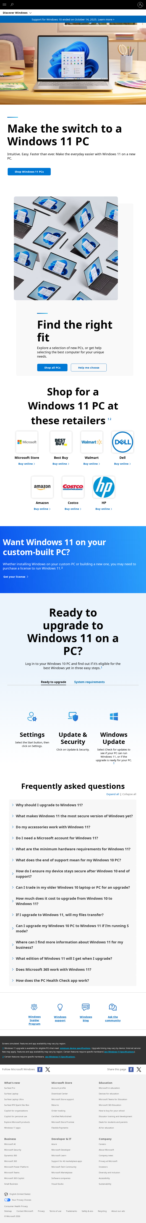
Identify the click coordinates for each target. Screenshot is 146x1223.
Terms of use (55, 1211)
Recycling (102, 1211)
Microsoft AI (10, 1144)
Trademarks (71, 1211)
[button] (29, 171)
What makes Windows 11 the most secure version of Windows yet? (74, 816)
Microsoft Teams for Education (113, 1099)
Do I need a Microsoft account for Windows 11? (57, 838)
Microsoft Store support (62, 1099)
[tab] (53, 682)
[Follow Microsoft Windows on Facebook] (40, 1069)
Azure (54, 1144)
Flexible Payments (59, 1127)
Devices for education (109, 1093)
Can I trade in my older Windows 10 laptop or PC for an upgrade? (73, 887)
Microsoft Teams (11, 1172)
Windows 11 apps (12, 1127)
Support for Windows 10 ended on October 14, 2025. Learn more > (73, 19)
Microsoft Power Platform (16, 1166)
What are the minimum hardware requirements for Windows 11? (73, 849)
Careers (102, 1144)
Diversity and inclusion (109, 1172)
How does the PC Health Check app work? (52, 980)
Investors (103, 1166)
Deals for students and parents (113, 1122)
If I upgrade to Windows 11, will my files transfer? (60, 914)
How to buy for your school (112, 1110)
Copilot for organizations (16, 1110)
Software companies (60, 1178)
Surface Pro (9, 1088)
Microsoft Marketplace (61, 1172)
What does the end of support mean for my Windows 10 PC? (68, 860)
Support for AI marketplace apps (66, 1161)
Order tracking (58, 1110)
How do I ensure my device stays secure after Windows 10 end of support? (73, 874)
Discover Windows (15, 12)
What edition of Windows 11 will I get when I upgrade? (64, 958)
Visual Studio (57, 1183)
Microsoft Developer (61, 1149)
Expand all (112, 794)
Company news (106, 1155)
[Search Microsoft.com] (12, 4)
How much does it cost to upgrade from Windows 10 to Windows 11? (64, 901)
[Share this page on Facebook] (131, 1069)
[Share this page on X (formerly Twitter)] (139, 1069)
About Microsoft (106, 1149)
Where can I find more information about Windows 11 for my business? (69, 945)
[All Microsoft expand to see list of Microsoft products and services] (4, 5)
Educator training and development (115, 1116)
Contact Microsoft (25, 1211)
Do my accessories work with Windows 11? (53, 827)
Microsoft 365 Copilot (14, 1178)
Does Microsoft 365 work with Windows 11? (53, 969)
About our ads (118, 1211)
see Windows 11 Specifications (119, 1051)
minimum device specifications (75, 1048)
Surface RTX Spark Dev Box (16, 1105)
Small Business (11, 1183)
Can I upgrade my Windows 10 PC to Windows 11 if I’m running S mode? (72, 928)
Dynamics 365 (10, 1155)
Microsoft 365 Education (110, 1105)
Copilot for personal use (15, 1116)
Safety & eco (87, 1211)
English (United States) (20, 1194)
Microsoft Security (12, 1149)
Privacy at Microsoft (108, 1161)
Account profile (58, 1088)
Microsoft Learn (58, 1155)
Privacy (41, 1211)
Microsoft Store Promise (62, 1122)
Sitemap (8, 1211)
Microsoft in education (109, 1088)
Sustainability (105, 1183)
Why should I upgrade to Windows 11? (49, 805)
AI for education (106, 1127)
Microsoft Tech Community (63, 1166)
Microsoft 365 (10, 1161)
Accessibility (104, 1178)
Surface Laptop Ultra (14, 1099)
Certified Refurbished (61, 1116)
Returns (55, 1105)
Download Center (59, 1093)
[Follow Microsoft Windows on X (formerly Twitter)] (48, 1069)
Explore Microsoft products (17, 1122)
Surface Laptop (11, 1093)
